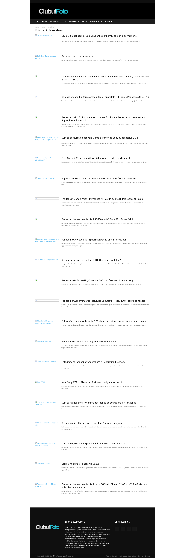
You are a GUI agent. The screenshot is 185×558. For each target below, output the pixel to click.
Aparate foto (96, 21)
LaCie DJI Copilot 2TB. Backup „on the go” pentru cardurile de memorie (99, 36)
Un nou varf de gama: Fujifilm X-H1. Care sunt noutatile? (91, 260)
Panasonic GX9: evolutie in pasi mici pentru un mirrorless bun (94, 239)
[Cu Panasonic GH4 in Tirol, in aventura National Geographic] (47, 430)
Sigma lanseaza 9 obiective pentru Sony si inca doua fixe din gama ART (99, 178)
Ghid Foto (54, 21)
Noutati (108, 21)
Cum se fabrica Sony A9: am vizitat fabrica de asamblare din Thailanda (98, 402)
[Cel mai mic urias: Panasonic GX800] (47, 470)
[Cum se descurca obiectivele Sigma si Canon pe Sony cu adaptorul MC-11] (47, 144)
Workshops (74, 21)
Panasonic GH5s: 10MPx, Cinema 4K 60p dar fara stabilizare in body (97, 280)
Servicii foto (42, 21)
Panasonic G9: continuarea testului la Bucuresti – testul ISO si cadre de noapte (103, 300)
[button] (147, 21)
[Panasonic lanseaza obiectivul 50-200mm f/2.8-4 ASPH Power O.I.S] (47, 226)
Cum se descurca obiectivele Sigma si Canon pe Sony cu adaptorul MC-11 (100, 137)
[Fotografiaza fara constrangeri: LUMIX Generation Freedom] (47, 369)
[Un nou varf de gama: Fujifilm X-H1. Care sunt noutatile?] (47, 267)
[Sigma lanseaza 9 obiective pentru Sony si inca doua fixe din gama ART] (47, 185)
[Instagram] (141, 1)
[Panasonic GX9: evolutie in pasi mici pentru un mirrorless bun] (47, 246)
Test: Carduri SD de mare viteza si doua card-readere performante (96, 158)
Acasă (37, 27)
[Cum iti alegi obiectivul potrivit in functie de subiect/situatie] (47, 450)
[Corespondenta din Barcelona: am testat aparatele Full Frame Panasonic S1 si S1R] (47, 104)
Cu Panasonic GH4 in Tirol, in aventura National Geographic (93, 423)
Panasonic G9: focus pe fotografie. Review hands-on (89, 341)
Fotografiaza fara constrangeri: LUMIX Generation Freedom (93, 362)
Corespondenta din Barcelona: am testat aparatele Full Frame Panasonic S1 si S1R (105, 97)
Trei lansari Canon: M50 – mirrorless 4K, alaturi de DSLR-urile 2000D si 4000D (102, 199)
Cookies (140, 556)
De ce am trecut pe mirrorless (77, 56)
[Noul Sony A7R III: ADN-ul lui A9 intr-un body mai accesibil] (47, 389)
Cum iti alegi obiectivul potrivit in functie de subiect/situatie (93, 443)
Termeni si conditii (111, 556)
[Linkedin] (144, 1)
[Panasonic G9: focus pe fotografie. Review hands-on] (47, 348)
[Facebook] (137, 1)
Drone (84, 21)
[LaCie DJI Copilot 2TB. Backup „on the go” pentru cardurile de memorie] (47, 42)
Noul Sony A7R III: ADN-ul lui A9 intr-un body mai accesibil (92, 382)
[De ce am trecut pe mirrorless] (47, 63)
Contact (147, 556)
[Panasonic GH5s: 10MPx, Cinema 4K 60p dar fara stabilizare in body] (47, 287)
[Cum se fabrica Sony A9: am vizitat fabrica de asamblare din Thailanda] (47, 409)
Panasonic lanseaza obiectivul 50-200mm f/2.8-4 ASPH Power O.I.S (97, 219)
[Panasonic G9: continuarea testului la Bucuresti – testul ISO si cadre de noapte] (47, 307)
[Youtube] (148, 1)
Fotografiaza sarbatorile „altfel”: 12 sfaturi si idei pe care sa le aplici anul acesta (103, 321)
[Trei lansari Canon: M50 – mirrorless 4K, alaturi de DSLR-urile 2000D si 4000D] (47, 205)
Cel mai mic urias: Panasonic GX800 (80, 464)
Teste (64, 21)
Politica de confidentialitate (127, 556)
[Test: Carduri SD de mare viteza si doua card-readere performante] (47, 165)
